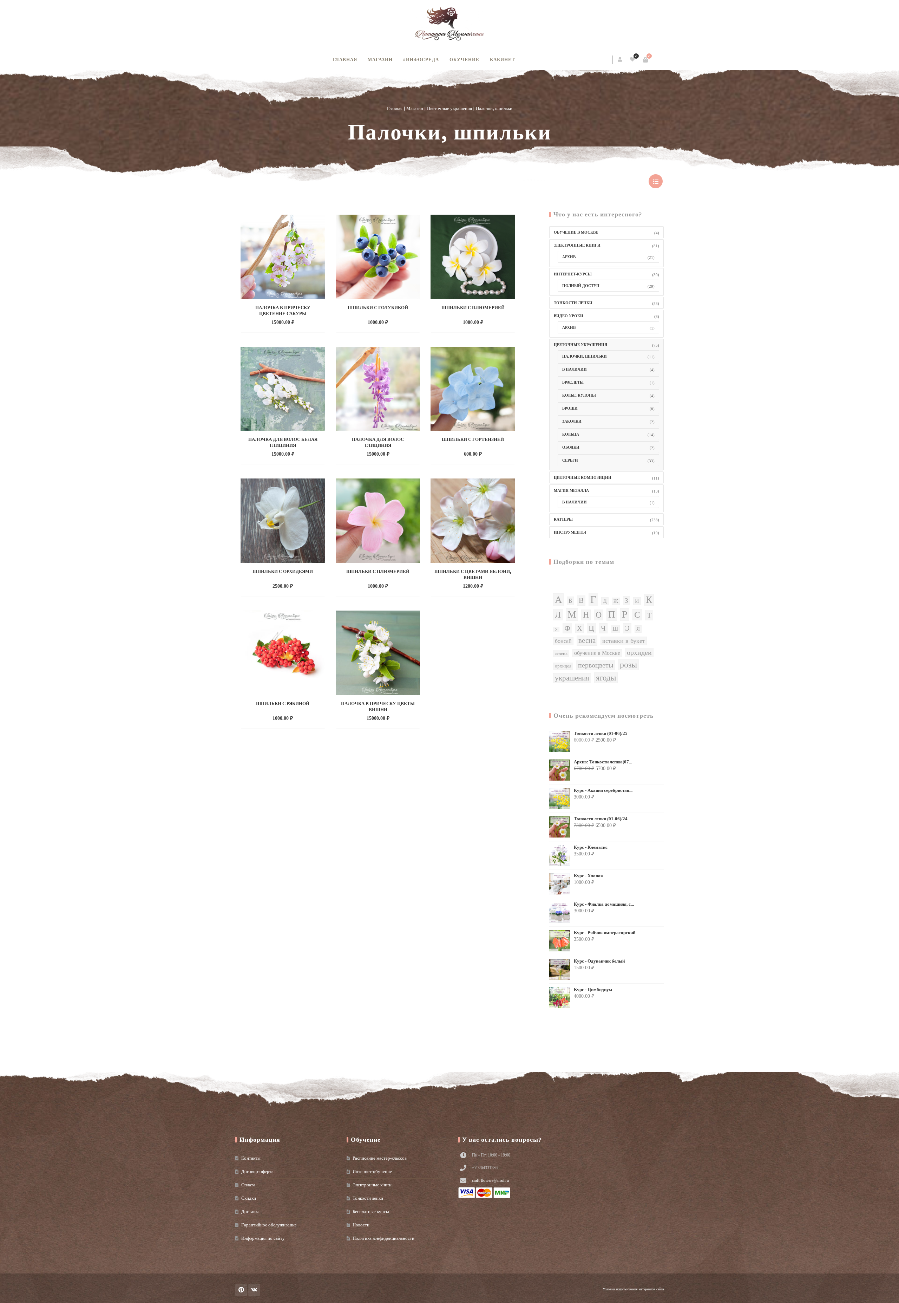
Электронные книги (577, 245)
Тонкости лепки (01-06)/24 (601, 818)
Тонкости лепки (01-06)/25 (601, 733)
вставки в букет (623, 640)
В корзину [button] (275, 322)
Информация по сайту (263, 1238)
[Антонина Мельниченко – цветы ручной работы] (449, 24)
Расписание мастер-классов (380, 1158)
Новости (361, 1224)
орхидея (563, 666)
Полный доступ (580, 286)
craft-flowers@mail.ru (490, 1180)
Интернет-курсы (573, 274)
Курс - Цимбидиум (593, 989)
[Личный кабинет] (620, 59)
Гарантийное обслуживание (269, 1224)
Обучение (464, 59)
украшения (572, 678)
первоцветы (595, 665)
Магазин (380, 59)
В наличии (574, 369)
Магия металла (571, 490)
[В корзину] (645, 59)
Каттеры (563, 519)
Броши (570, 408)
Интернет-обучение (372, 1171)
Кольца (570, 434)
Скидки (248, 1198)
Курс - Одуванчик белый (599, 961)
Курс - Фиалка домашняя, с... (604, 904)
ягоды (606, 677)
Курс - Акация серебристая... (603, 790)
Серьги (570, 460)
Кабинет (502, 59)
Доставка (250, 1211)
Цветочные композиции (582, 477)
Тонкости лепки (573, 303)
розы (628, 664)
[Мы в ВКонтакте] (254, 1290)
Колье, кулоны (579, 395)
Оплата (248, 1184)
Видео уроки (568, 316)
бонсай (563, 641)
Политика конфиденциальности (383, 1238)
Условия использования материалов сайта (633, 1289)
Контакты (251, 1158)
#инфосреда (421, 59)
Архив (569, 257)
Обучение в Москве (576, 232)
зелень (561, 653)
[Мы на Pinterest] (241, 1290)
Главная (345, 59)
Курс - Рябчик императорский (604, 932)
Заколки (572, 421)
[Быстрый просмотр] (298, 322)
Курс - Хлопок (588, 875)
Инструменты (570, 532)
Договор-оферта (257, 1171)
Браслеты (573, 382)
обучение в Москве (597, 653)
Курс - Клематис (591, 847)
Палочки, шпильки (584, 356)
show (656, 181)
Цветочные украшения (449, 108)
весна (587, 640)
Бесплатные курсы (371, 1211)
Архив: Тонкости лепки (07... (603, 762)
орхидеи (639, 652)
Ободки (570, 447)
